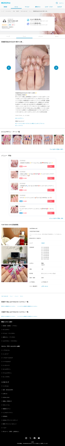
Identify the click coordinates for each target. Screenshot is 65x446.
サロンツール (6, 405)
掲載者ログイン (7, 408)
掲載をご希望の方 (7, 401)
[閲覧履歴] (56, 3)
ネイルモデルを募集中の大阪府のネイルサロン (27, 316)
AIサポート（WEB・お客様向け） (11, 431)
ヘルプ (4, 427)
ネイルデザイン (20, 118)
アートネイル (19, 123)
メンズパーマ (6, 365)
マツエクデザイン (7, 373)
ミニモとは (5, 386)
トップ (2, 11)
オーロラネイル (27, 123)
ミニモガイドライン (8, 412)
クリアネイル (41, 123)
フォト (30, 11)
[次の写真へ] (56, 68)
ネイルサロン (8, 11)
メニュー (40, 36)
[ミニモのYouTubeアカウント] (39, 438)
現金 (42, 263)
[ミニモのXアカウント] (30, 438)
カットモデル (6, 376)
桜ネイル (34, 123)
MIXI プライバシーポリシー (10, 424)
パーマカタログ (7, 361)
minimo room (6, 397)
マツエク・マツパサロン (9, 333)
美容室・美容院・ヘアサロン (10, 325)
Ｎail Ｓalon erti (24, 11)
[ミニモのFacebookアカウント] (34, 438)
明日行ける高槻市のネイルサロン (8, 306)
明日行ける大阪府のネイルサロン (8, 316)
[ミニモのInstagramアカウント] (26, 438)
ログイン (61, 3)
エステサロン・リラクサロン (10, 341)
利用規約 (5, 416)
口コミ (57, 36)
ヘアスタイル (6, 350)
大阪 (14, 11)
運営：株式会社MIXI (8, 390)
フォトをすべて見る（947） (57, 149)
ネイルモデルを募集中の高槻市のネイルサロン (27, 306)
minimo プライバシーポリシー (10, 420)
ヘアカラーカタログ (8, 357)
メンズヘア (5, 354)
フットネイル (19, 125)
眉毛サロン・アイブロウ (9, 337)
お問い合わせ (44, 286)
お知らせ (5, 393)
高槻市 (17, 11)
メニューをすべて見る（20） (56, 218)
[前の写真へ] (9, 68)
